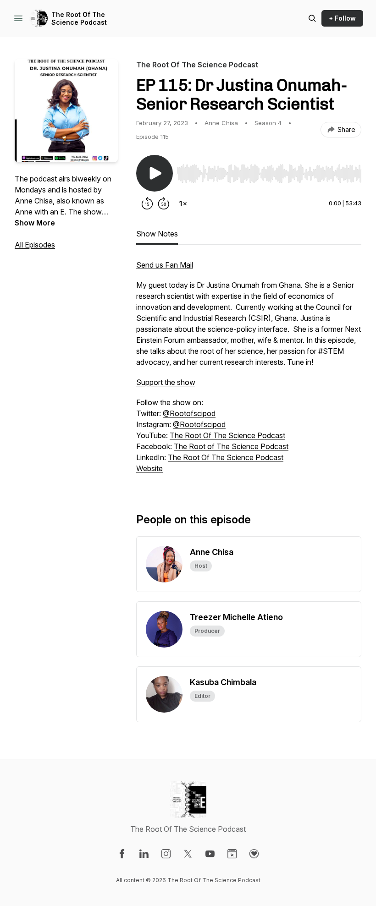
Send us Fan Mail (164, 264)
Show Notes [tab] (157, 233)
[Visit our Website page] (232, 853)
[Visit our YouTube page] (210, 853)
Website (149, 468)
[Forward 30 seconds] (163, 203)
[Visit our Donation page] (254, 853)
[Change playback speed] (183, 203)
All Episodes (35, 244)
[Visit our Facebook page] (122, 853)
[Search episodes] (312, 18)
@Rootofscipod (189, 413)
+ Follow (342, 18)
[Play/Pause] (154, 173)
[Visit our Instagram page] (166, 853)
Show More (35, 222)
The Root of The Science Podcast (231, 446)
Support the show (165, 382)
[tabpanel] (248, 371)
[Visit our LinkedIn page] (144, 853)
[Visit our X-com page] (188, 853)
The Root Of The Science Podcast (79, 19)
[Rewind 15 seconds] (147, 203)
